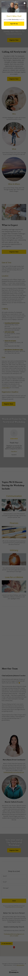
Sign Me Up (14, 23)
